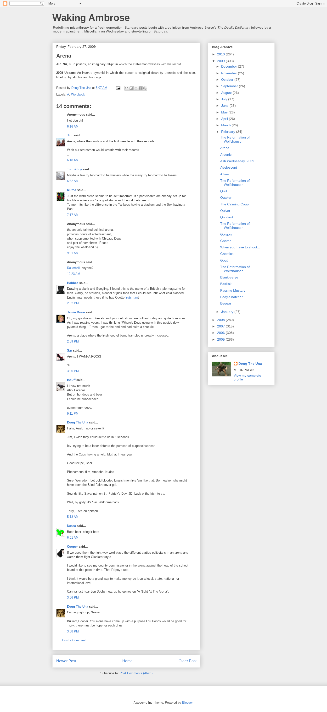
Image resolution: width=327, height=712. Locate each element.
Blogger (187, 702)
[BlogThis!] (131, 88)
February (228, 132)
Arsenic (225, 154)
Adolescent (228, 167)
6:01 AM (73, 537)
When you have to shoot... (240, 247)
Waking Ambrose (91, 17)
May (225, 112)
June (225, 105)
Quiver (225, 211)
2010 (221, 54)
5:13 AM (73, 517)
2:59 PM (73, 341)
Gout (224, 260)
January (227, 312)
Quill (223, 191)
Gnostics (226, 254)
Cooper (72, 546)
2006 (221, 333)
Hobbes (72, 283)
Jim (70, 135)
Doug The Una (77, 422)
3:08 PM (73, 631)
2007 (221, 326)
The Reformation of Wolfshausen (235, 139)
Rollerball (73, 268)
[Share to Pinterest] (144, 88)
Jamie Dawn (76, 312)
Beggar (225, 303)
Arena (224, 148)
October (227, 79)
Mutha (71, 190)
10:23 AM (73, 274)
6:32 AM (73, 181)
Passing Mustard (233, 290)
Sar (69, 350)
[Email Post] (117, 88)
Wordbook (78, 94)
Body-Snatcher (231, 297)
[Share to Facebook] (140, 88)
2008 (221, 320)
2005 (221, 339)
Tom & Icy (74, 169)
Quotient (226, 217)
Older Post (188, 661)
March (226, 125)
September (230, 86)
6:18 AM (73, 160)
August (227, 93)
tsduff (71, 380)
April (225, 119)
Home (127, 661)
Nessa (71, 526)
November (229, 73)
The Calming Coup (234, 204)
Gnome (225, 241)
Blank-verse (229, 277)
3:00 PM (73, 371)
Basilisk (225, 284)
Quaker (225, 197)
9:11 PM (73, 413)
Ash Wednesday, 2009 (237, 161)
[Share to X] (135, 88)
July (224, 99)
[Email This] (126, 88)
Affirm (224, 174)
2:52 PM (73, 303)
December (229, 66)
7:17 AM (73, 215)
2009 (221, 61)
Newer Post (66, 661)
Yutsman (131, 297)
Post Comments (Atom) (136, 673)
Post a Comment (74, 640)
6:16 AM (73, 126)
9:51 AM (73, 253)
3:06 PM (73, 597)
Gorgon (226, 234)
